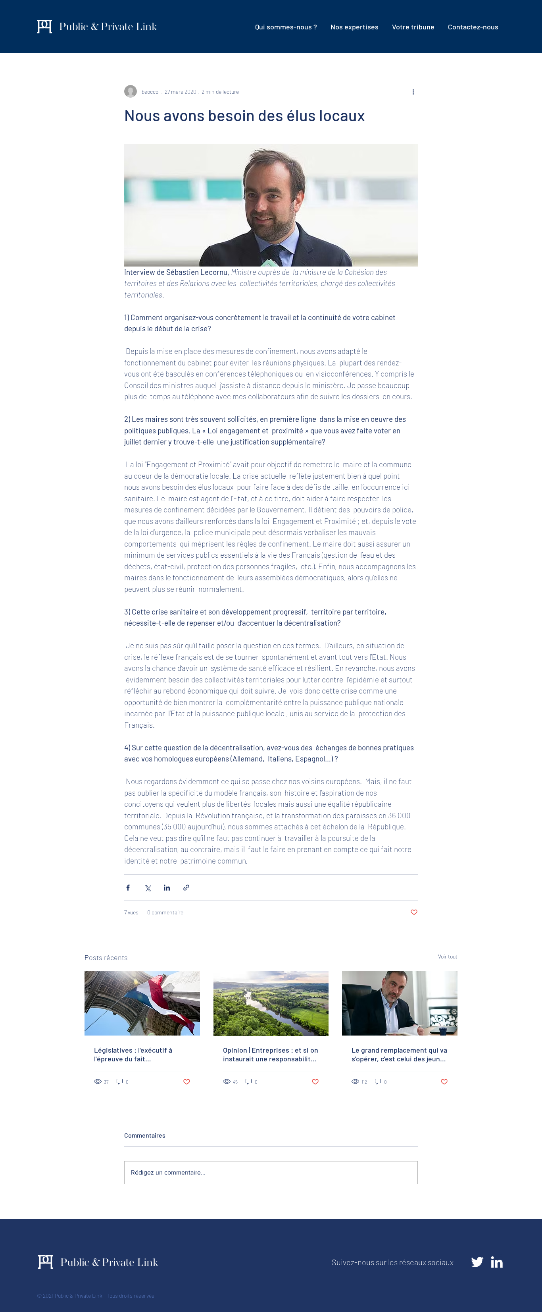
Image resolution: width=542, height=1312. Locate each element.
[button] (354, 27)
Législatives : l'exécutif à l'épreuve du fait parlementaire (133, 1054)
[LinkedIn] (496, 1262)
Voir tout (447, 956)
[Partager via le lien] (186, 887)
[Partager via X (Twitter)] (147, 887)
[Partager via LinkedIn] (167, 887)
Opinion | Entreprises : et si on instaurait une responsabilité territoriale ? (270, 1054)
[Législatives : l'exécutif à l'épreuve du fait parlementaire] (142, 1003)
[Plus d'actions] (413, 91)
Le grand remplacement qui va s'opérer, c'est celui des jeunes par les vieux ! (400, 1054)
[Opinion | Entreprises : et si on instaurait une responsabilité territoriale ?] (271, 1003)
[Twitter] (477, 1262)
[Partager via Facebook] (128, 887)
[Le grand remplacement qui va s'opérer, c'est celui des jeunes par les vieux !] (399, 1003)
